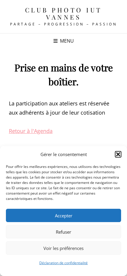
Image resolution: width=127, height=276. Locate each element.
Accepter (63, 216)
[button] (118, 154)
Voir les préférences (63, 248)
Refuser (63, 232)
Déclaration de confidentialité (63, 262)
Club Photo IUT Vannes (63, 13)
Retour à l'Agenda (31, 130)
